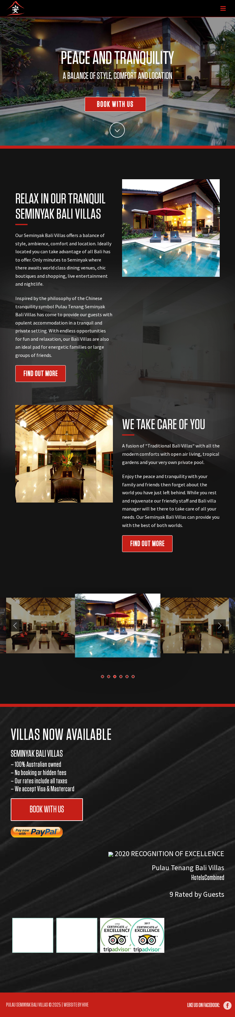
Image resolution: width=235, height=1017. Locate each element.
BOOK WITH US (47, 809)
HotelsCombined (207, 878)
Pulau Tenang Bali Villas (188, 867)
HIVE (85, 1005)
